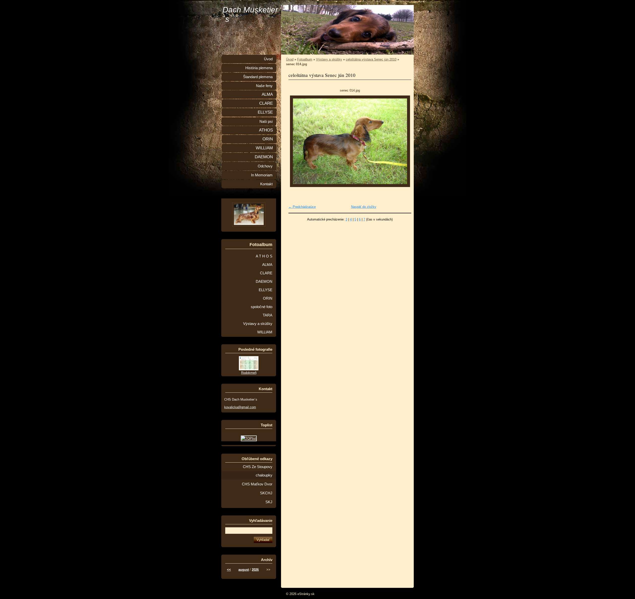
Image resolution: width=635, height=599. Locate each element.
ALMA (267, 94)
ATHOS (266, 130)
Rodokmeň (248, 373)
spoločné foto (261, 307)
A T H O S (264, 256)
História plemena (259, 68)
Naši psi (266, 122)
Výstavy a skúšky (329, 59)
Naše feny (264, 86)
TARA (267, 315)
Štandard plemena (258, 77)
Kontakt (266, 184)
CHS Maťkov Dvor (257, 484)
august (243, 569)
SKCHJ (266, 493)
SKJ (268, 502)
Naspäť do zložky (363, 207)
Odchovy (265, 166)
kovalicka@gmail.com (240, 407)
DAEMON (264, 157)
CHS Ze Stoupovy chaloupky (257, 471)
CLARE (266, 103)
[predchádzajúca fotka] (296, 141)
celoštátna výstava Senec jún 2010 (371, 59)
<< (229, 569)
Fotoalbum (304, 59)
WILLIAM (264, 148)
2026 (255, 569)
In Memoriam (262, 175)
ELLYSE (265, 112)
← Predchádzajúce (302, 207)
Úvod (289, 59)
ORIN (267, 139)
